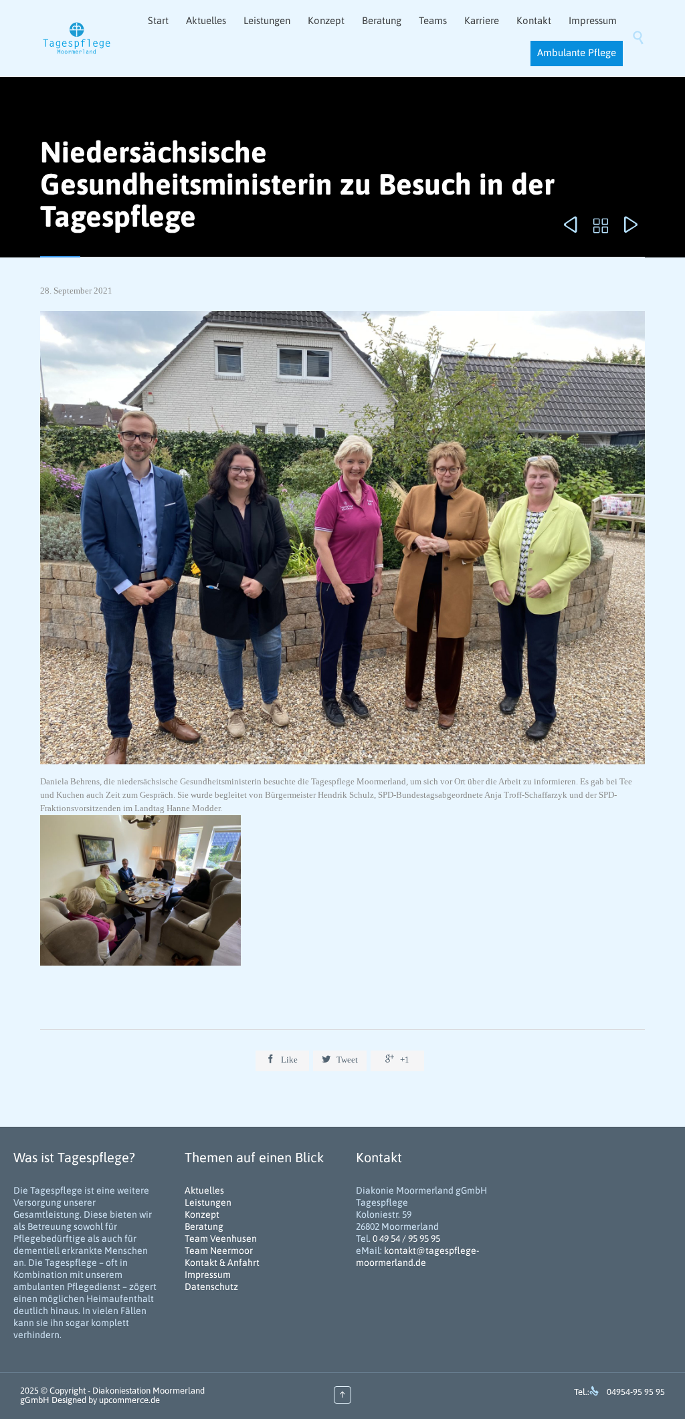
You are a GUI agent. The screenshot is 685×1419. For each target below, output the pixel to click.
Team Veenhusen (221, 1238)
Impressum (208, 1274)
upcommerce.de (129, 1400)
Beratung (204, 1226)
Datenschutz (211, 1286)
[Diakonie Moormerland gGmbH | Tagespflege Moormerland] (77, 38)
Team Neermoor (219, 1250)
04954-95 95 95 (636, 1392)
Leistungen (208, 1202)
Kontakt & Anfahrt (222, 1262)
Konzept (202, 1214)
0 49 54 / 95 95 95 (406, 1238)
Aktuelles (204, 1190)
